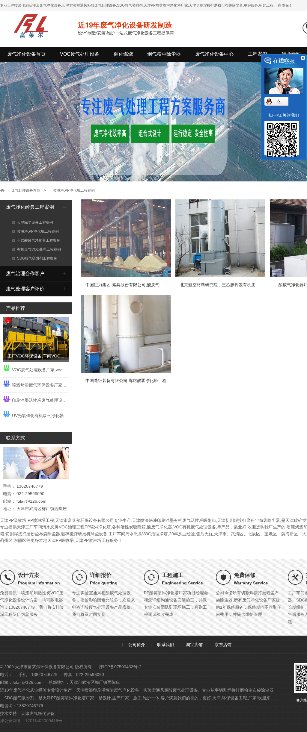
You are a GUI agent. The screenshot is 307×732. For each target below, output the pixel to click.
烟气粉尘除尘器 (164, 54)
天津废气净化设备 (38, 713)
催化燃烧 (123, 54)
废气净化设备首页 (26, 54)
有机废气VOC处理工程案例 (39, 249)
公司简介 (136, 644)
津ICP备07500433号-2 (120, 666)
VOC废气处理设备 (79, 54)
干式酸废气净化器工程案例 (38, 240)
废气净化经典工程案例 (30, 207)
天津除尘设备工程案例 (35, 222)
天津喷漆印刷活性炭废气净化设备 (107, 690)
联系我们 (165, 644)
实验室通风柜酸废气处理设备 (170, 690)
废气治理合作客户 (25, 273)
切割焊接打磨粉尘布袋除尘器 (246, 690)
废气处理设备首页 (25, 190)
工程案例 (257, 54)
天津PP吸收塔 (13, 520)
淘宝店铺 (194, 644)
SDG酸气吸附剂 (19, 697)
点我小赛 (284, 101)
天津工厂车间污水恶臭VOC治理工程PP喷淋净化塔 (64, 527)
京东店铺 (223, 644)
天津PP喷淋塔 (88, 540)
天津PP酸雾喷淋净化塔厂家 (68, 697)
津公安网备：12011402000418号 (31, 720)
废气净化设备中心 (214, 54)
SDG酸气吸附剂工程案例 (37, 258)
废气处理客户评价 (25, 288)
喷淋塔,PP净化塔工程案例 (74, 190)
